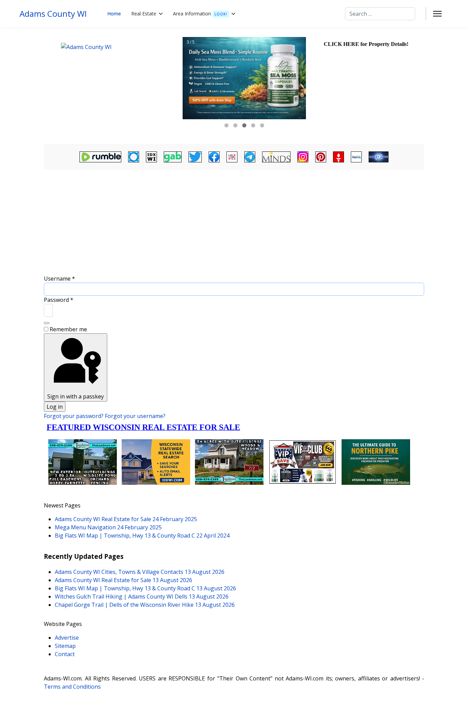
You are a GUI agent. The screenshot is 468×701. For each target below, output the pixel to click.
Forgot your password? (74, 416)
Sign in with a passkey (75, 396)
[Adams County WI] (112, 85)
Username (59, 278)
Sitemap (65, 646)
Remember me (68, 329)
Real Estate (143, 13)
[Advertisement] (234, 223)
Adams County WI (53, 14)
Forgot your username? (135, 416)
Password (58, 300)
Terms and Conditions (72, 686)
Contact (65, 654)
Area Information (200, 13)
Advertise (67, 637)
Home (114, 13)
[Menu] (437, 13)
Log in (55, 406)
